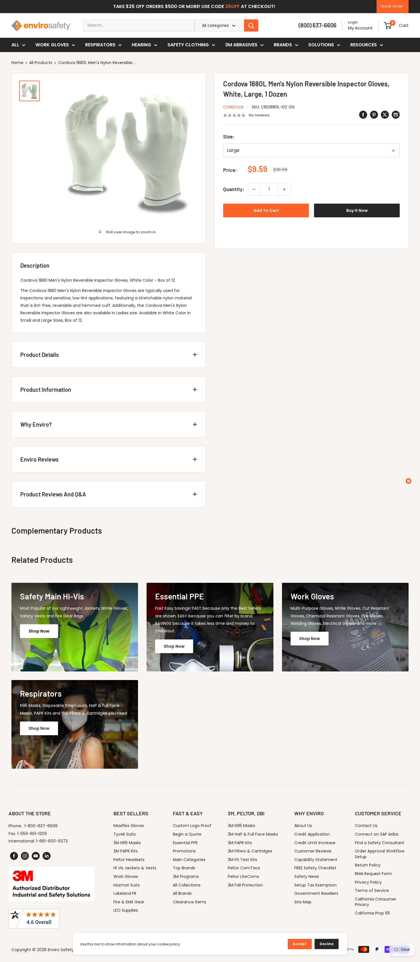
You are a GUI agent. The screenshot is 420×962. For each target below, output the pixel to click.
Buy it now (357, 210)
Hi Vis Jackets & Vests (134, 868)
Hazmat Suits (126, 885)
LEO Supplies (125, 910)
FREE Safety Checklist (315, 868)
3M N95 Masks (127, 843)
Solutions (321, 44)
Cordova (233, 107)
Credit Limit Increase (314, 843)
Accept (300, 943)
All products (40, 62)
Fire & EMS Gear (128, 902)
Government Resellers (316, 893)
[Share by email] (396, 115)
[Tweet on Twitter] (385, 115)
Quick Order (392, 6)
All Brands (182, 893)
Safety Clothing (188, 44)
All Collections (187, 885)
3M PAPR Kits (125, 851)
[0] (387, 25)
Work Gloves (52, 44)
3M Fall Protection (245, 885)
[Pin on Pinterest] (374, 115)
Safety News (306, 876)
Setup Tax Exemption (315, 885)
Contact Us (366, 825)
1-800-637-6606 (41, 826)
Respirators (100, 44)
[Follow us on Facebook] (14, 856)
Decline (326, 943)
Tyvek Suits (124, 834)
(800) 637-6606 (318, 25)
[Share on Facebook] (363, 115)
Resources (363, 44)
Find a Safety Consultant (379, 843)
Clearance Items (189, 902)
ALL (15, 44)
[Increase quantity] (284, 189)
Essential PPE (185, 843)
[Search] (251, 25)
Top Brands (184, 868)
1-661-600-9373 (52, 841)
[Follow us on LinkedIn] (47, 856)
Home (17, 62)
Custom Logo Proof (192, 825)
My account (360, 28)
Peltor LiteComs (243, 876)
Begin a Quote (187, 834)
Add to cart (266, 210)
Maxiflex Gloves (128, 825)
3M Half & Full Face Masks (253, 834)
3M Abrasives (241, 44)
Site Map (302, 902)
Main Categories (189, 859)
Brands (283, 44)
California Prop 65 (372, 913)
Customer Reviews (312, 851)
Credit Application (312, 834)
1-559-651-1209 (32, 833)
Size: (229, 137)
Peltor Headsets (129, 859)
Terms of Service (372, 890)
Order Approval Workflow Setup (379, 854)
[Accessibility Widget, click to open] (408, 481)
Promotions (184, 851)
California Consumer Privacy (375, 902)
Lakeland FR (124, 893)
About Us (303, 825)
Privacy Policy (368, 882)
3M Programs (186, 876)
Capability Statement (315, 859)
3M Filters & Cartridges (250, 851)
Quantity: (233, 189)
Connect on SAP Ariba (376, 834)
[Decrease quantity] (254, 189)
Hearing (141, 44)
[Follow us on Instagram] (25, 856)
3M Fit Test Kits (242, 859)
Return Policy (368, 865)
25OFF (232, 6)
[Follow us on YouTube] (36, 856)
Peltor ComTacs (244, 868)
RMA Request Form (373, 873)
